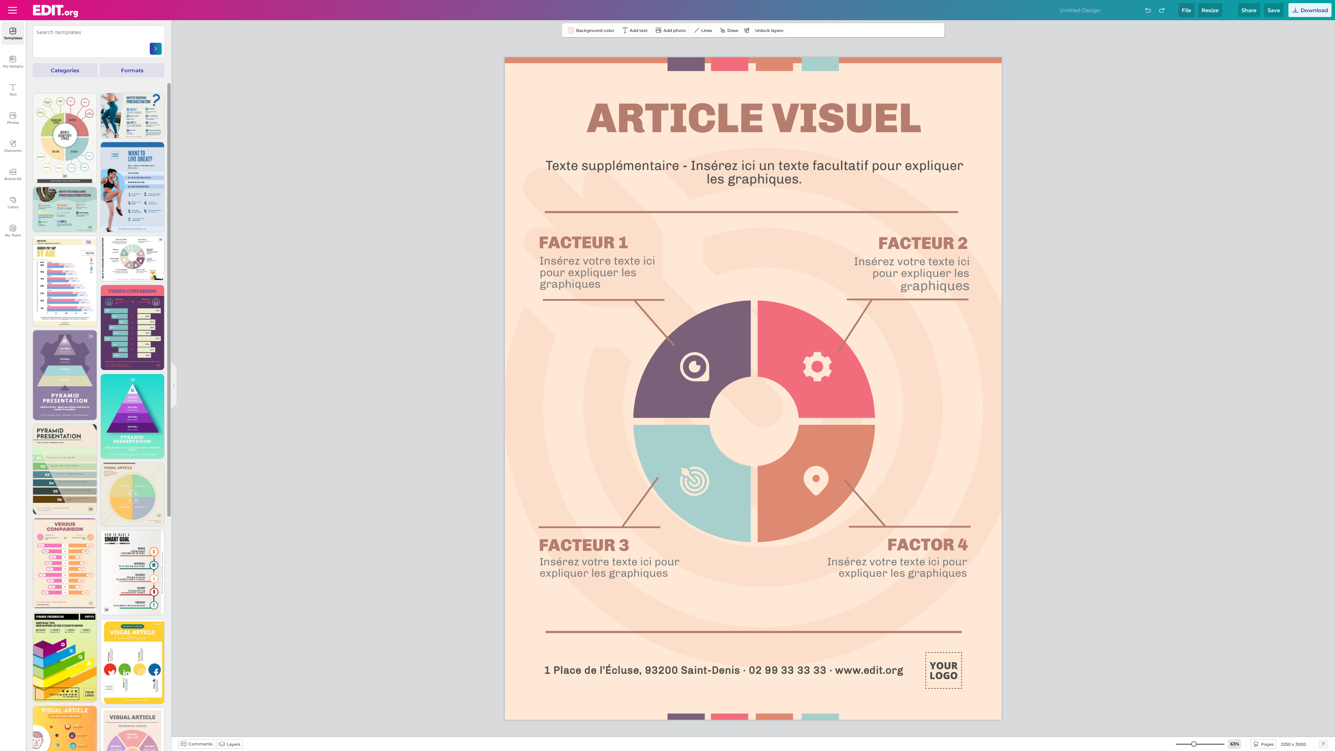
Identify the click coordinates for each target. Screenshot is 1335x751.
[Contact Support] (1323, 744)
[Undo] (1148, 10)
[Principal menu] (55, 11)
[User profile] (12, 10)
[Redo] (1162, 10)
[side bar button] (174, 385)
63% (1234, 743)
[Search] (156, 49)
